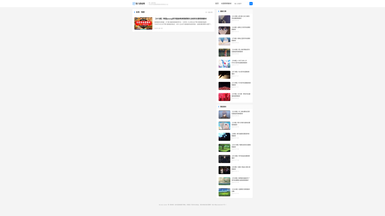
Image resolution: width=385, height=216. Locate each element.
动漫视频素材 (226, 3)
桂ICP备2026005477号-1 (219, 205)
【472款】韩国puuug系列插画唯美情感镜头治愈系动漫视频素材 (180, 19)
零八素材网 (139, 3)
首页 (217, 3)
